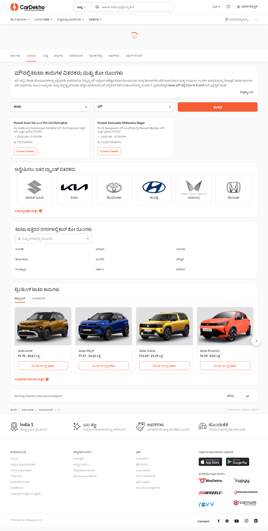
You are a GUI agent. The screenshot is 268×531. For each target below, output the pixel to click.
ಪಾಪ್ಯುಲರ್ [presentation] (20, 298)
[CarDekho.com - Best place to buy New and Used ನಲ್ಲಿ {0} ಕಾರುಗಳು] (27, 7)
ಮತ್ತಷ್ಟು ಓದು (246, 92)
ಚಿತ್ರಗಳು (58, 55)
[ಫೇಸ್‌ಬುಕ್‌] (219, 521)
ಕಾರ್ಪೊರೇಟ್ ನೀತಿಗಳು (20, 481)
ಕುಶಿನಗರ (180, 269)
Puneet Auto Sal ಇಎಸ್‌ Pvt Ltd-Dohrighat (40, 122)
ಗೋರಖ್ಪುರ (20, 269)
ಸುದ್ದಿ (45, 55)
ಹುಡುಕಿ (217, 107)
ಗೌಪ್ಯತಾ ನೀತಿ (15, 476)
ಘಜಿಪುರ (100, 249)
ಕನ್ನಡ (214, 6)
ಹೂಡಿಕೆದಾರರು (17, 487)
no (247, 396)
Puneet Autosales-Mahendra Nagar (121, 122)
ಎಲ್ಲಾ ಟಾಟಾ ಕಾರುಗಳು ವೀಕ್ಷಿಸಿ (29, 379)
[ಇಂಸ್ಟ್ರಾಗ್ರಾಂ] (246, 521)
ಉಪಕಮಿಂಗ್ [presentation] (39, 298)
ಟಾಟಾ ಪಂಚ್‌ (25, 350)
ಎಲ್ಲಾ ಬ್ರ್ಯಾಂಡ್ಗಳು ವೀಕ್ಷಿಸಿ (26, 210)
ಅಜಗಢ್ (19, 249)
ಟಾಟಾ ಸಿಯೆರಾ (147, 350)
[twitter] (227, 521)
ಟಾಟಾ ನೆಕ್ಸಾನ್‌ (86, 350)
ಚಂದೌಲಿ (100, 259)
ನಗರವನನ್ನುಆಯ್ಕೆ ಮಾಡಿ (241, 19)
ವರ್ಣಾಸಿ (100, 269)
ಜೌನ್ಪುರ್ (180, 259)
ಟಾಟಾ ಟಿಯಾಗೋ (210, 350)
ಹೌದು (230, 396)
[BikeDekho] (210, 481)
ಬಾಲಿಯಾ (180, 249)
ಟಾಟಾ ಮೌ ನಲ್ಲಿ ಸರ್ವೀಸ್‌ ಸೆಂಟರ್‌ (186, 85)
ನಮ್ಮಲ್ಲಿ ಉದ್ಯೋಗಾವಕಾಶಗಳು (22, 464)
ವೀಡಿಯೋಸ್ (76, 55)
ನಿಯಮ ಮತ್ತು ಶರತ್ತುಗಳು (21, 470)
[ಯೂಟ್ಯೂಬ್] (236, 521)
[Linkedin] (256, 521)
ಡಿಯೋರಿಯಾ (21, 259)
